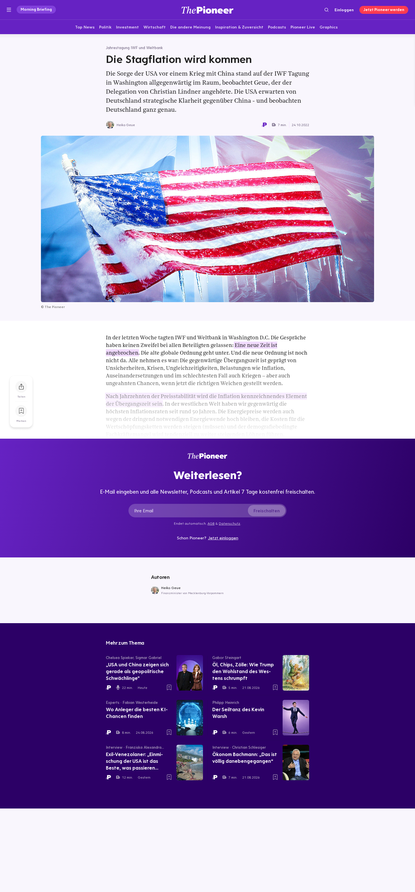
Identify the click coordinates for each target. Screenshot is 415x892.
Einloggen (344, 9)
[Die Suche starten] (326, 9)
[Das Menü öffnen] (9, 10)
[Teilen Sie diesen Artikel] (21, 387)
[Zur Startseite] (207, 10)
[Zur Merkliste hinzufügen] (21, 411)
